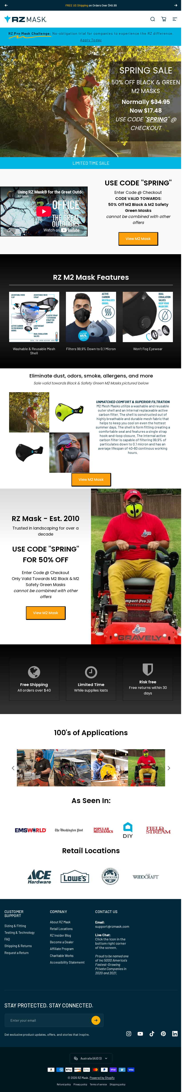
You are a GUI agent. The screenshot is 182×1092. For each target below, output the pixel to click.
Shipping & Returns (18, 946)
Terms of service (98, 1084)
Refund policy (64, 1084)
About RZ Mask (60, 922)
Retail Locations (61, 929)
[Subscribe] (95, 1020)
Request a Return (16, 953)
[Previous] (6, 5)
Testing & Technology (19, 932)
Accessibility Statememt (67, 962)
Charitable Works (61, 956)
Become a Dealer (61, 942)
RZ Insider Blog (60, 935)
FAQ (7, 939)
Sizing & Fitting (15, 926)
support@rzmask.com (112, 926)
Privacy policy (80, 1084)
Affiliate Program (62, 949)
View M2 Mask (138, 238)
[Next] (176, 5)
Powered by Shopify (102, 1078)
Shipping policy (117, 1084)
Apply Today (91, 40)
